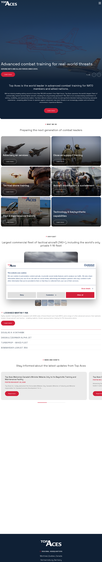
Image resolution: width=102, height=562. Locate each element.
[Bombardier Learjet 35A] (64, 303)
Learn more (8, 74)
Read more (12, 393)
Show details (85, 288)
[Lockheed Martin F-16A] (38, 303)
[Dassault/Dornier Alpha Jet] (51, 303)
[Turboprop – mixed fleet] (57, 303)
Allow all (80, 295)
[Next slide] (99, 75)
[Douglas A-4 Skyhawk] (45, 303)
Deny (22, 295)
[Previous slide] (94, 75)
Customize (50, 295)
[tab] (51, 312)
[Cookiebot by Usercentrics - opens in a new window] (85, 265)
